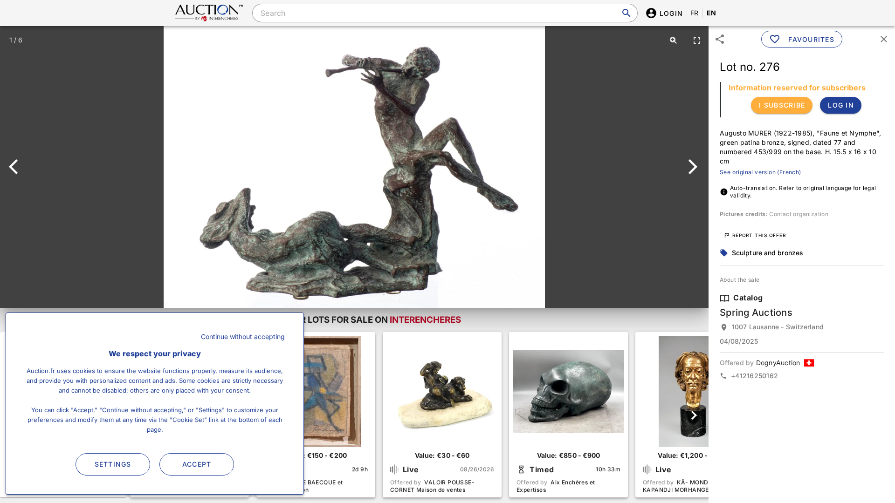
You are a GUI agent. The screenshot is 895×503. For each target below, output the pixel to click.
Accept (197, 464)
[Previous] (17, 166)
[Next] (691, 166)
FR (694, 13)
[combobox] (444, 13)
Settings (113, 464)
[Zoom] (673, 40)
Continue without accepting (243, 336)
